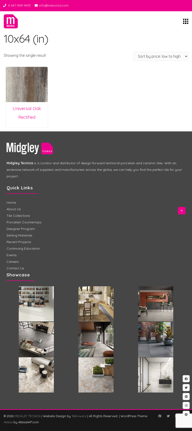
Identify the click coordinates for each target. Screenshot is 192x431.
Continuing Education (23, 248)
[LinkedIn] (186, 396)
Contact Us (15, 268)
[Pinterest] (186, 414)
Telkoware (79, 416)
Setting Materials (19, 235)
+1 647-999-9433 (19, 5)
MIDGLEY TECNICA (28, 416)
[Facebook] (160, 416)
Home (11, 202)
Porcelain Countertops (24, 222)
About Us (14, 209)
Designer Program (21, 229)
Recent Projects (19, 242)
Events (12, 255)
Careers (13, 261)
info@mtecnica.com (54, 5)
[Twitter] (168, 416)
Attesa (8, 422)
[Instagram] (186, 405)
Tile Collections (18, 216)
